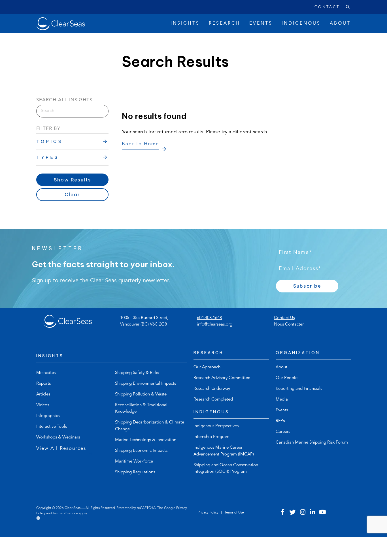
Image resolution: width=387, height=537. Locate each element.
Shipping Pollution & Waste (141, 394)
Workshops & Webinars (58, 437)
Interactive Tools (51, 427)
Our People (286, 378)
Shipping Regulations (135, 472)
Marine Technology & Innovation (145, 440)
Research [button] (224, 23)
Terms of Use (234, 512)
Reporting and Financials (299, 389)
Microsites (46, 373)
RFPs (280, 421)
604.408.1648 (209, 318)
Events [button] (261, 23)
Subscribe (307, 286)
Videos (42, 405)
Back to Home (140, 144)
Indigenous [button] (301, 23)
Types (47, 157)
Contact (326, 7)
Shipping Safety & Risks (137, 373)
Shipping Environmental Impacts (145, 384)
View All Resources (61, 448)
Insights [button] (185, 23)
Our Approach (207, 367)
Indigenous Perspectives (216, 426)
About (281, 367)
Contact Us (284, 318)
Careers (283, 432)
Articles (43, 394)
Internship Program (211, 437)
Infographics (47, 416)
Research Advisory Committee (222, 378)
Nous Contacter (289, 324)
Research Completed (213, 399)
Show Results (72, 180)
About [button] (340, 23)
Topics (49, 141)
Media (282, 399)
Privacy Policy (208, 512)
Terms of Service (65, 513)
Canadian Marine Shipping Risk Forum (312, 442)
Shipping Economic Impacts (141, 451)
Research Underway (212, 389)
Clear (72, 194)
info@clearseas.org (214, 324)
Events (282, 410)
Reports (43, 384)
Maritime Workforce (134, 461)
